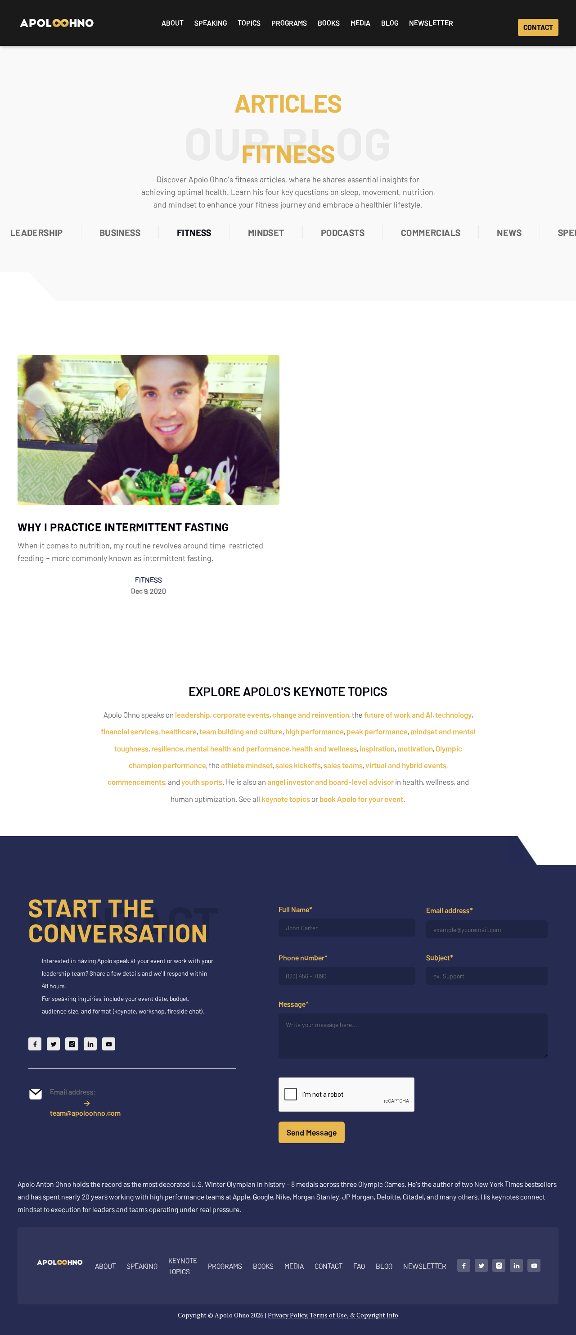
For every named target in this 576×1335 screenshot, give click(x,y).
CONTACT (538, 27)
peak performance (377, 731)
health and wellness (324, 748)
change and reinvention (310, 714)
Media (360, 22)
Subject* (439, 957)
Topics (249, 22)
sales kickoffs (298, 764)
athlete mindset (247, 764)
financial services (129, 731)
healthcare (179, 731)
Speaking (210, 22)
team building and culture (241, 731)
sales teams (343, 764)
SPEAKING (142, 1266)
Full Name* (295, 909)
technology (453, 714)
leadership (192, 714)
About (173, 22)
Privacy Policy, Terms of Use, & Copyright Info (333, 1315)
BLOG (384, 1266)
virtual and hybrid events (405, 764)
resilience (167, 748)
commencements (136, 781)
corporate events (241, 714)
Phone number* (303, 957)
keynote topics (285, 798)
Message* (294, 1004)
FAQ (359, 1266)
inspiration (377, 748)
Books (329, 22)
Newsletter (431, 22)
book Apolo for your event (361, 798)
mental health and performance (237, 748)
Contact (328, 1266)
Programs (289, 22)
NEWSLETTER (424, 1266)
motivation (415, 748)
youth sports (201, 781)
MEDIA (294, 1266)
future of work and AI (398, 714)
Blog (389, 22)
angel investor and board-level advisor (330, 781)
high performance (314, 731)
